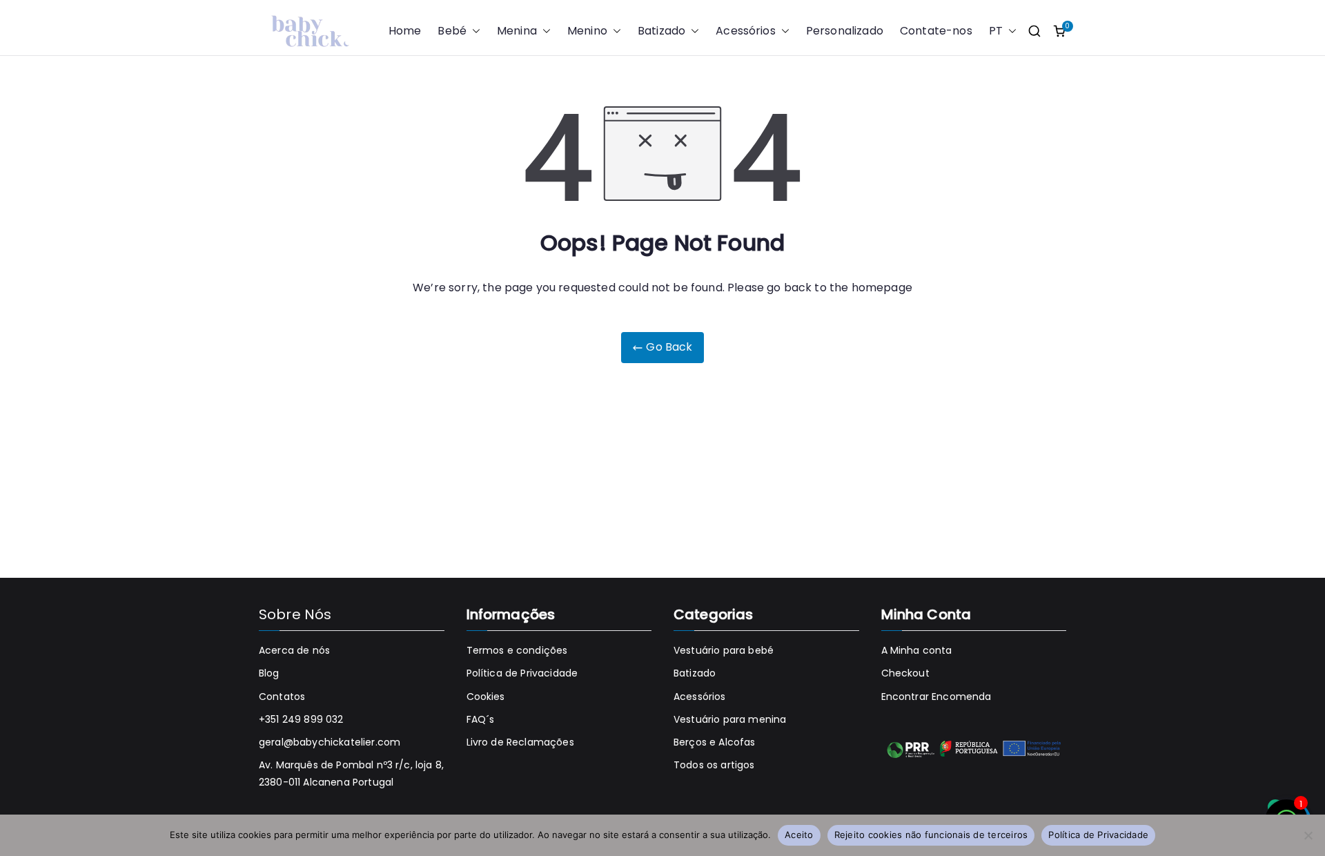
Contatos (282, 696)
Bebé (452, 31)
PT (996, 31)
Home (405, 31)
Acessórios (746, 31)
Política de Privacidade (522, 673)
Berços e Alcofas (715, 742)
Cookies (486, 696)
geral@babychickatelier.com (329, 742)
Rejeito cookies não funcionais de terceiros (931, 834)
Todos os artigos (714, 765)
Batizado (661, 31)
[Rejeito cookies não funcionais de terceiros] (1308, 835)
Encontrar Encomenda (936, 696)
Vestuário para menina (730, 719)
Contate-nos (936, 31)
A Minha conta (916, 650)
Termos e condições (517, 650)
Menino (587, 31)
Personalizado (844, 31)
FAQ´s (481, 719)
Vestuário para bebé (724, 650)
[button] (473, 31)
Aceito (799, 834)
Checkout (905, 673)
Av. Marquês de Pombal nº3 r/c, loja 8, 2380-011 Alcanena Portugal (351, 773)
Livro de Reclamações (520, 742)
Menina (517, 31)
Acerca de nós (294, 650)
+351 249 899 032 (301, 719)
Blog (269, 673)
